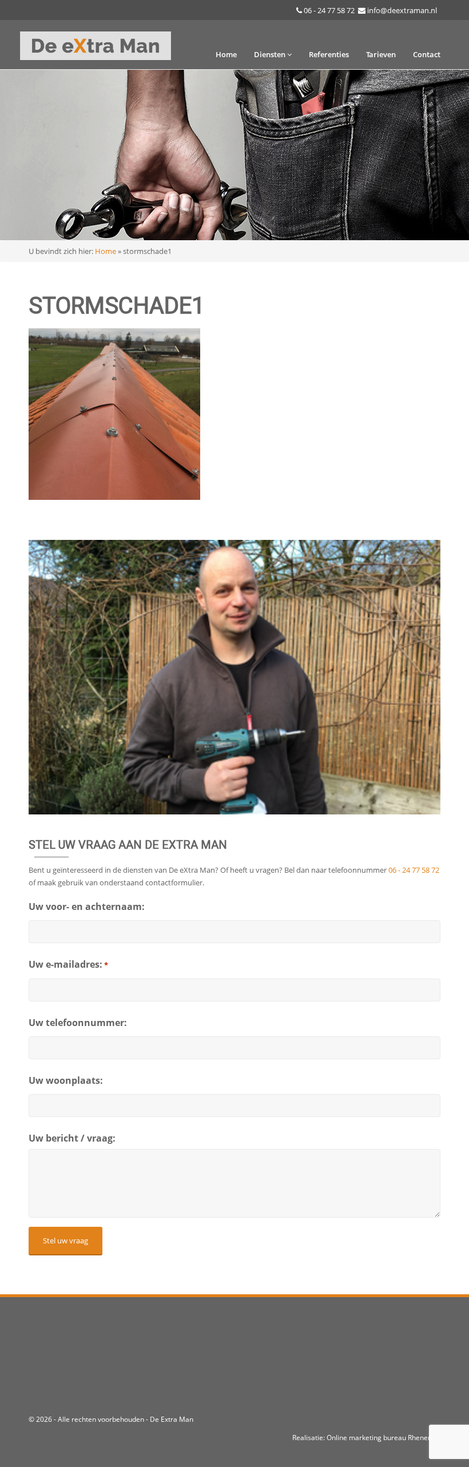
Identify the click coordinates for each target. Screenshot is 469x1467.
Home (226, 54)
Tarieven (381, 54)
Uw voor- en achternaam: (87, 906)
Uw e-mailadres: (68, 964)
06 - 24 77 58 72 (329, 10)
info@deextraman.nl (402, 10)
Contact (426, 54)
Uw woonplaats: (66, 1080)
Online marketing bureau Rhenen (379, 1437)
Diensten (270, 54)
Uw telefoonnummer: (78, 1022)
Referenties (329, 54)
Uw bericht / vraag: (72, 1138)
